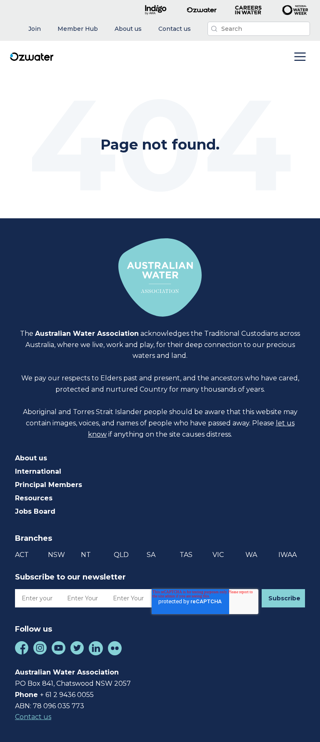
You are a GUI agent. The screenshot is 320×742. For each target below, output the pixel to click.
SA (151, 555)
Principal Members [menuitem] (48, 485)
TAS (186, 555)
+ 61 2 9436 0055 (67, 695)
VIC (218, 555)
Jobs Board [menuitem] (35, 511)
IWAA (287, 555)
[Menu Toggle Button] (300, 57)
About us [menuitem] (31, 458)
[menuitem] (34, 29)
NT (86, 555)
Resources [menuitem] (33, 498)
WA (251, 555)
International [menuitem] (38, 471)
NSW (56, 555)
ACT (22, 555)
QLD (121, 555)
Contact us (33, 717)
